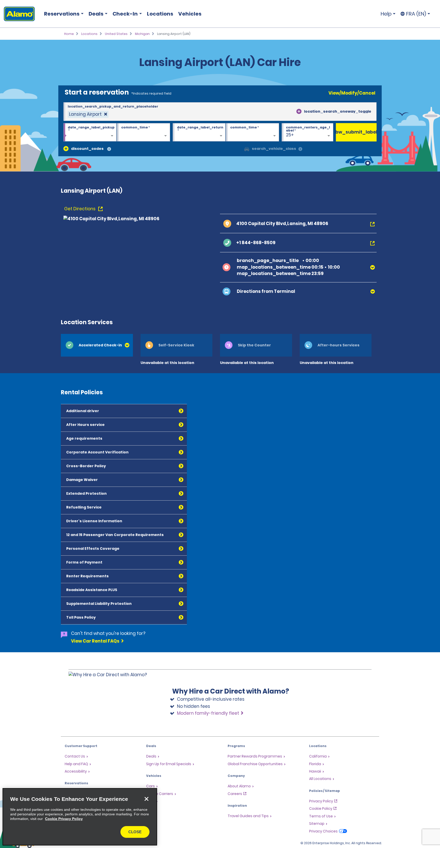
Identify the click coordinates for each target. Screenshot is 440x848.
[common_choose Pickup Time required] (143, 132)
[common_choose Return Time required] (252, 132)
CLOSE (135, 832)
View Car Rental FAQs (95, 641)
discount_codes (87, 148)
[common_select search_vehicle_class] (246, 148)
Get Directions (80, 209)
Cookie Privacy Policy (64, 819)
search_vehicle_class (274, 148)
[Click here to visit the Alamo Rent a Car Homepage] (17, 14)
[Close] (146, 799)
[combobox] (220, 111)
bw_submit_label (356, 132)
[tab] (97, 345)
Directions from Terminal (266, 291)
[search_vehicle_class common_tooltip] (300, 149)
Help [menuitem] (386, 13)
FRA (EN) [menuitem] (416, 13)
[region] (80, 816)
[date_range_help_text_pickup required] (90, 132)
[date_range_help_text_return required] (199, 132)
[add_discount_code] (65, 148)
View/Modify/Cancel (351, 93)
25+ (290, 135)
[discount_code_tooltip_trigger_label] (109, 149)
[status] (88, 114)
